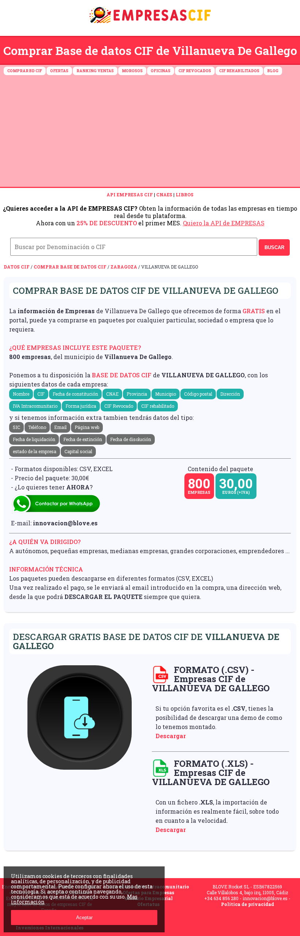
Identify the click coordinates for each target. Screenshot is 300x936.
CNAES (164, 194)
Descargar (170, 736)
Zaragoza (123, 267)
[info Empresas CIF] (150, 24)
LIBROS (185, 194)
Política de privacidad (247, 904)
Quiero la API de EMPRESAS (224, 223)
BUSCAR (274, 247)
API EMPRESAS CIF (129, 194)
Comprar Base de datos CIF (70, 267)
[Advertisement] (150, 132)
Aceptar (84, 917)
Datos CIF (17, 267)
